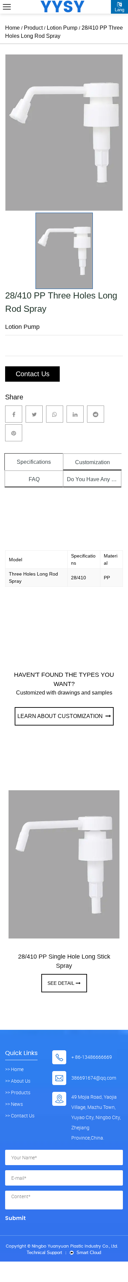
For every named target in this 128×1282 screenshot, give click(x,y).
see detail (60, 983)
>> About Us (17, 1081)
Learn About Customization (60, 716)
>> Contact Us (19, 1115)
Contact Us (32, 374)
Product (33, 28)
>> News (14, 1104)
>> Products (17, 1092)
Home (12, 28)
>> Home (14, 1069)
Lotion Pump (62, 28)
